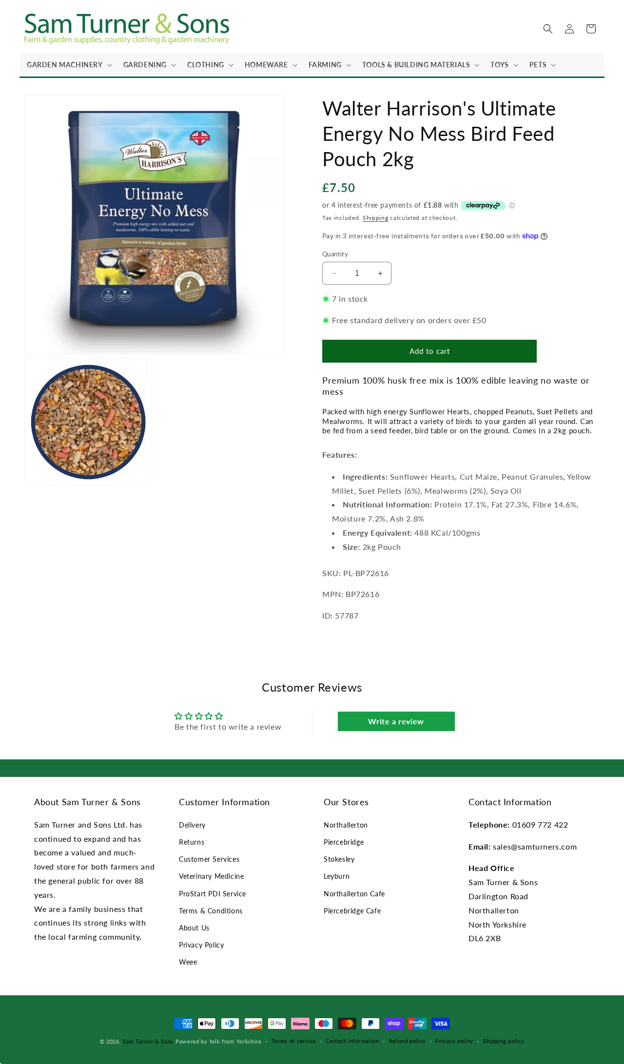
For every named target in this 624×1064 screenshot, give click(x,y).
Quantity (335, 254)
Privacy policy (454, 1041)
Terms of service (294, 1041)
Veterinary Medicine (211, 876)
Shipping (376, 217)
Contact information (352, 1041)
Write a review (396, 721)
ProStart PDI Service (212, 894)
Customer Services (209, 859)
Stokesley (339, 859)
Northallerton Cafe (354, 894)
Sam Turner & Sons (148, 1041)
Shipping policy (504, 1041)
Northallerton (346, 825)
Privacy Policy (201, 945)
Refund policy (407, 1041)
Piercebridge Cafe (352, 911)
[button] (68, 65)
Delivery (192, 825)
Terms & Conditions (211, 911)
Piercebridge (344, 842)
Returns (191, 842)
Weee (188, 962)
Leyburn (337, 876)
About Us (194, 928)
